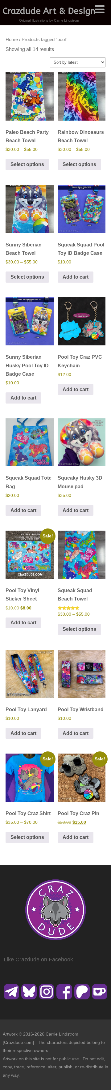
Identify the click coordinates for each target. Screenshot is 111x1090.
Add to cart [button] (75, 277)
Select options (27, 164)
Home (12, 39)
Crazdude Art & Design (49, 11)
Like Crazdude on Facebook (38, 959)
